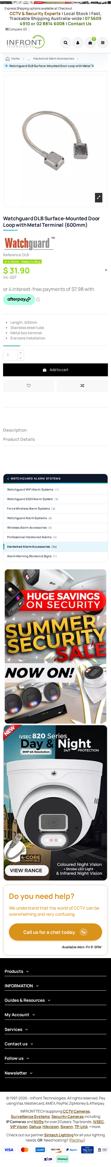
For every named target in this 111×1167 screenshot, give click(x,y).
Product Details (19, 439)
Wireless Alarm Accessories (29, 528)
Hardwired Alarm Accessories (32, 547)
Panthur (77, 1140)
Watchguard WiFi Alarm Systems (33, 489)
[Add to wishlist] (28, 385)
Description (15, 430)
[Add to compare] (82, 385)
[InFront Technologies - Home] (24, 41)
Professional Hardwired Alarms (32, 537)
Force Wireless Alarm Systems (31, 509)
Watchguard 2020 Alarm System (33, 499)
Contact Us (80, 23)
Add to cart (58, 369)
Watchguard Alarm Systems (36, 478)
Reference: (12, 255)
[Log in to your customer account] (78, 43)
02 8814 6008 (51, 23)
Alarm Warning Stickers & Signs (32, 556)
